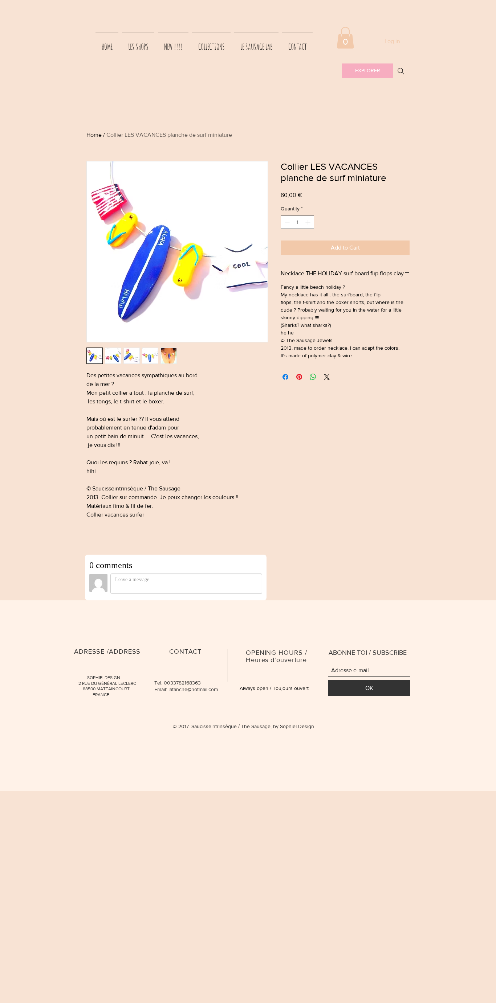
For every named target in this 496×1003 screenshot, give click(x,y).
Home (94, 135)
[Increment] (308, 222)
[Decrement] (286, 222)
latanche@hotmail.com (193, 689)
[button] (345, 38)
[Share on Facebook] (285, 377)
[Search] (400, 71)
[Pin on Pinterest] (299, 377)
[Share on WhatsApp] (313, 377)
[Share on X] (326, 377)
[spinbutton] (297, 222)
